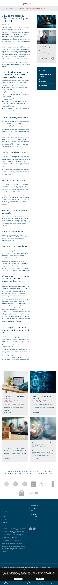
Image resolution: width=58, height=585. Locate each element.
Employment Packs (45, 85)
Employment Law (20, 338)
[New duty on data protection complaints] (43, 382)
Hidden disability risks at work (14, 443)
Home (3, 8)
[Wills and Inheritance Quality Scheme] (24, 484)
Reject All (40, 578)
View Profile (42, 58)
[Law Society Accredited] (6, 484)
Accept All (18, 578)
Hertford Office (33, 505)
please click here (31, 574)
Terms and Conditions (15, 567)
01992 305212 (42, 52)
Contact (4, 522)
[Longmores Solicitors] (29, 3)
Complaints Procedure (41, 567)
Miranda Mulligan (15, 64)
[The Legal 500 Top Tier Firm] (33, 484)
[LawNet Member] (33, 493)
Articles (4, 511)
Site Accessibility (5, 567)
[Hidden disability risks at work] (15, 428)
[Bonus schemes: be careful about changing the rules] (43, 428)
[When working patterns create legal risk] (15, 382)
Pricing (4, 519)
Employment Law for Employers (45, 75)
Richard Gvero (5, 64)
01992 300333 (33, 514)
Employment (9, 8)
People (4, 516)
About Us (5, 508)
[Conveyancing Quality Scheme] (15, 484)
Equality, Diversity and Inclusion (27, 567)
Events (4, 514)
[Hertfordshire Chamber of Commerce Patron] (42, 484)
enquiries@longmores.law (37, 519)
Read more (7, 412)
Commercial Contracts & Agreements (46, 80)
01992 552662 (33, 516)
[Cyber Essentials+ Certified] (21, 493)
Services (4, 506)
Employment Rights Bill (8, 31)
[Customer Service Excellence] (52, 484)
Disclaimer (49, 567)
